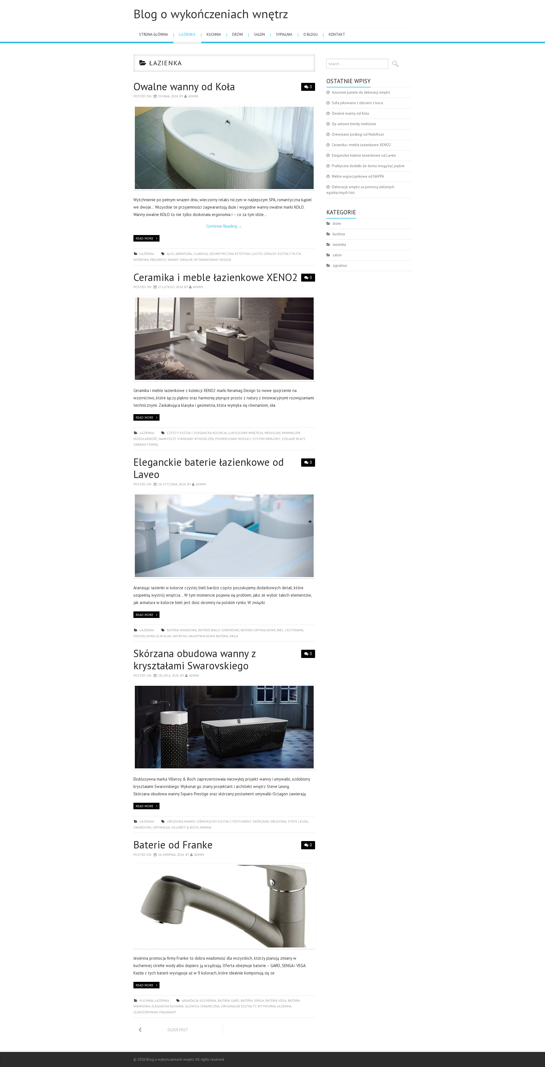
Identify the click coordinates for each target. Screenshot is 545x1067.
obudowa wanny (181, 821)
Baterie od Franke (173, 844)
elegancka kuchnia (168, 1006)
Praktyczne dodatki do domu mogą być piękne (368, 165)
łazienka (187, 34)
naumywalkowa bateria (208, 636)
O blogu (310, 34)
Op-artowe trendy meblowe (354, 123)
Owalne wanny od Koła (184, 86)
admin (193, 96)
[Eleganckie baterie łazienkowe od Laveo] (224, 535)
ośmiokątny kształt (214, 821)
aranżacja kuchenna (199, 1000)
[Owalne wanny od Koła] (224, 148)
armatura (183, 253)
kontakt (337, 34)
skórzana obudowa (269, 821)
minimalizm (291, 433)
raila (234, 636)
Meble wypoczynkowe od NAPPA (358, 176)
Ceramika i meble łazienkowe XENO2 (215, 277)
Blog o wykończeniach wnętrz (210, 14)
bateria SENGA (252, 1000)
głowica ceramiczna (202, 1006)
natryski (180, 636)
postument (241, 821)
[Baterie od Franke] (224, 906)
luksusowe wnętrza (245, 433)
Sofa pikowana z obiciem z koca (357, 102)
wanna (205, 827)
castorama (294, 630)
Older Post (177, 1030)
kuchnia (214, 34)
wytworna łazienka (274, 1006)
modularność (145, 439)
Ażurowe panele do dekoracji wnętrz (361, 92)
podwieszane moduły (233, 439)
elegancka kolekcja (210, 433)
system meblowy (266, 439)
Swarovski (142, 827)
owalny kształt (277, 253)
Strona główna (153, 34)
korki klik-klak (158, 636)
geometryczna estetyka (229, 253)
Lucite (256, 253)
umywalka (161, 827)
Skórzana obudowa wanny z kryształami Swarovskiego (194, 659)
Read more (144, 238)
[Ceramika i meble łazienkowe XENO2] (224, 338)
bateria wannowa (182, 630)
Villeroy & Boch (185, 827)
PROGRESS (158, 259)
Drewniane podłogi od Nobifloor (358, 134)
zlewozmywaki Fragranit (154, 1012)
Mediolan (272, 433)
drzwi (237, 34)
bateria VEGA (275, 1000)
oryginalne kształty (238, 1006)
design (139, 636)
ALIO (170, 253)
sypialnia (284, 34)
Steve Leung (298, 821)
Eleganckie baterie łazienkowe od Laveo (208, 468)
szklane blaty (293, 439)
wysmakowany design (212, 259)
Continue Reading (224, 226)
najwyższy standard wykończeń (186, 439)
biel (280, 630)
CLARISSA (200, 253)
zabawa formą (145, 444)
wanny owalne (180, 259)
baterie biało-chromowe (218, 630)
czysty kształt (180, 433)
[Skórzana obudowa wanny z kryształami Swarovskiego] (224, 727)
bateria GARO (228, 1000)
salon (259, 34)
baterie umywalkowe (258, 630)
